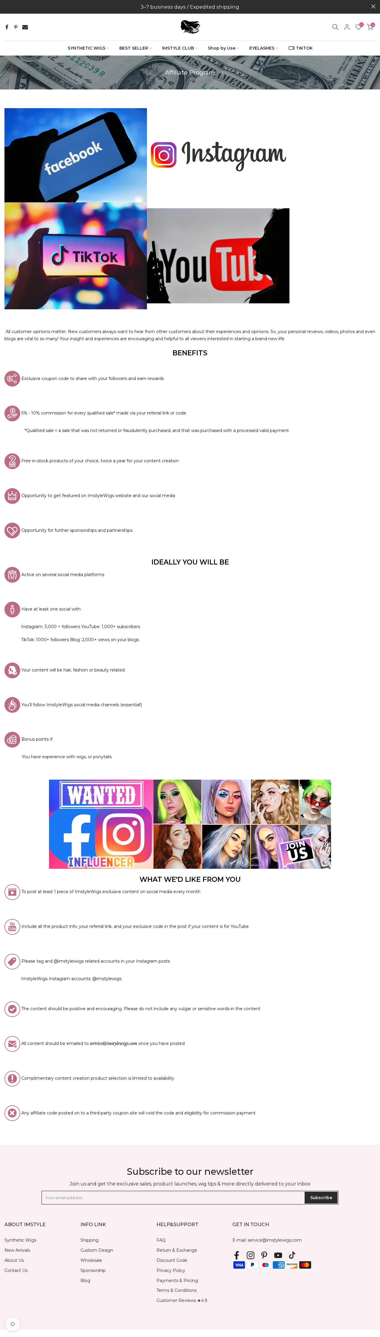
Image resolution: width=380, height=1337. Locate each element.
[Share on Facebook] (6, 27)
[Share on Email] (25, 27)
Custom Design (96, 1250)
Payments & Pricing (177, 1280)
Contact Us (16, 1270)
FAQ (161, 1240)
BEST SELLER (133, 48)
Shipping (89, 1240)
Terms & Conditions (176, 1290)
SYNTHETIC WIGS (86, 48)
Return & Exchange (176, 1250)
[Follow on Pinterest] (264, 1255)
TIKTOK (304, 48)
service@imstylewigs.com (275, 1240)
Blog (85, 1280)
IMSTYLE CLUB (178, 48)
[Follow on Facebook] (236, 1255)
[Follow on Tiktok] (292, 1255)
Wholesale (91, 1260)
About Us (14, 1260)
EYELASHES (261, 48)
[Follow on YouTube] (278, 1255)
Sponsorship (93, 1270)
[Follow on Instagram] (250, 1255)
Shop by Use (221, 48)
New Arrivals (17, 1250)
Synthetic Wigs (20, 1240)
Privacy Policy (170, 1270)
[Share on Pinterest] (16, 27)
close (6, 6)
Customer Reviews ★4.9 (181, 1300)
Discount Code (171, 1260)
